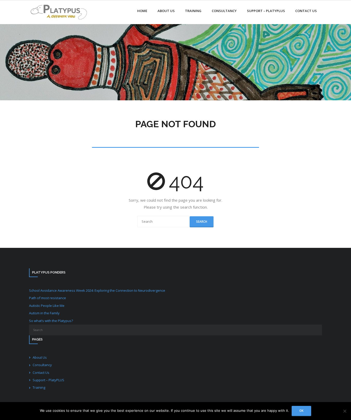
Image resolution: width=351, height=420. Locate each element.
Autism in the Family (44, 313)
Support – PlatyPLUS (48, 380)
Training (39, 387)
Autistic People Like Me (46, 305)
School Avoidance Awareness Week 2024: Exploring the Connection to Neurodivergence (97, 290)
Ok (301, 410)
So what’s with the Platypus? (51, 320)
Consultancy (42, 365)
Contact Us (41, 372)
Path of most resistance (47, 298)
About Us (40, 357)
